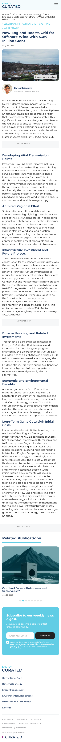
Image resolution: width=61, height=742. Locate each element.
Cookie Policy (35, 719)
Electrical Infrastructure (20, 24)
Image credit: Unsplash (45, 77)
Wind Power (11, 28)
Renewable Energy (12, 684)
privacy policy (15, 648)
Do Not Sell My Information (14, 728)
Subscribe (45, 635)
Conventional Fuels (12, 678)
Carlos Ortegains (23, 88)
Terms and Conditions (28, 723)
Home (5, 14)
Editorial (6, 707)
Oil (48, 24)
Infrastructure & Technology (26, 14)
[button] (20, 600)
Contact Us (20, 719)
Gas (41, 24)
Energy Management (13, 690)
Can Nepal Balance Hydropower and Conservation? (24, 589)
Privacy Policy (8, 723)
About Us (6, 719)
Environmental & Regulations (17, 695)
